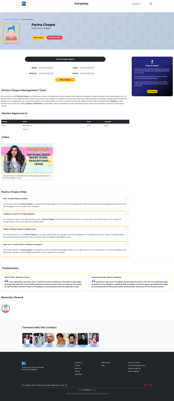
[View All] (25, 129)
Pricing (77, 365)
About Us (78, 368)
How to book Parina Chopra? (15, 199)
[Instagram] (148, 385)
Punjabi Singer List (134, 368)
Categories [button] (136, 4)
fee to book (20, 234)
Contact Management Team (11, 19)
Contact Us (78, 362)
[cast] (31, 125)
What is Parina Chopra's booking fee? (19, 229)
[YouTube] (145, 385)
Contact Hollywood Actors (136, 365)
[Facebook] (151, 385)
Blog (103, 365)
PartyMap (81, 3)
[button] (150, 3)
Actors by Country (134, 362)
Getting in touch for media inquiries (19, 214)
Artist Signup (106, 362)
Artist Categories (133, 371)
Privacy (77, 371)
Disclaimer (78, 374)
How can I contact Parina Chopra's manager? (22, 244)
